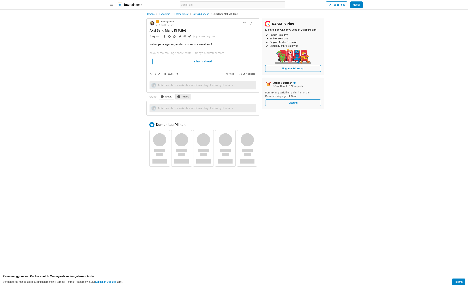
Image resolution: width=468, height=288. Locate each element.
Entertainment (181, 14)
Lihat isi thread (203, 61)
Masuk (356, 4)
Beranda (150, 14)
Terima (458, 281)
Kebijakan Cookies (105, 281)
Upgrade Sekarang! (293, 68)
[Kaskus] (120, 5)
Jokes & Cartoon (201, 14)
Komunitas (164, 14)
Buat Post (339, 4)
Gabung (293, 102)
